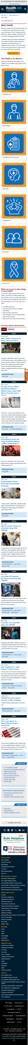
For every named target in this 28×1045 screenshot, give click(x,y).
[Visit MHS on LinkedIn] (8, 831)
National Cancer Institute (9, 777)
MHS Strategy (4, 864)
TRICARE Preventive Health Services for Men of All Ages (11, 699)
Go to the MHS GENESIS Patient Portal (10, 979)
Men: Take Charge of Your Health (11, 775)
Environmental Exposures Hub (8, 904)
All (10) (4, 329)
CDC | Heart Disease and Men (11, 767)
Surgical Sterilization (8, 810)
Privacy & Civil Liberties (6, 917)
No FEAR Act (7, 1006)
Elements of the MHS (6, 862)
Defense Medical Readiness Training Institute (11, 883)
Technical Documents (6, 970)
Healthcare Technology (6, 913)
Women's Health (5, 566)
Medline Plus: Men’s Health (10, 773)
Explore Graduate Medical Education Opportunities (12, 994)
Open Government (19, 1016)
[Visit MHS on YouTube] (20, 831)
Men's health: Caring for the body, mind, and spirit (11, 339)
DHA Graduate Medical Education (8, 881)
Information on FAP (8, 795)
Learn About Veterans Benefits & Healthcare (11, 986)
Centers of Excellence (6, 910)
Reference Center (6, 943)
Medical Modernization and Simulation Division (11, 890)
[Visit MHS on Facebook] (12, 831)
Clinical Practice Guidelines (7, 945)
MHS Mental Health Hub (6, 901)
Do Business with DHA (6, 992)
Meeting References (5, 959)
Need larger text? (8, 20)
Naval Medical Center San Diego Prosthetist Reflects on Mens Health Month (10, 441)
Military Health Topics (7, 892)
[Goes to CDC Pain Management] (14, 206)
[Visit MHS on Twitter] (16, 831)
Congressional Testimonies (7, 947)
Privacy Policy (17, 1003)
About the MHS (5, 858)
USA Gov (18, 1019)
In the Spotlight (4, 936)
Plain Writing (9, 1019)
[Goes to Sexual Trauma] (14, 269)
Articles (3, 929)
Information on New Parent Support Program (14, 797)
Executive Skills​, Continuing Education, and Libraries (13, 885)
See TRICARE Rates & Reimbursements (10, 988)
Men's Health (5, 376)
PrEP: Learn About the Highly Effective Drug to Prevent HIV (9, 723)
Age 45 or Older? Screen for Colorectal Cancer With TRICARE (11, 528)
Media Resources (5, 940)
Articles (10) (11, 329)
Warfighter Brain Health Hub (7, 899)
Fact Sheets (4, 950)
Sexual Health (7, 808)
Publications (4, 965)
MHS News (4, 927)
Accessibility (10, 1009)
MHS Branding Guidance (6, 871)
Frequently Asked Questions (7, 956)
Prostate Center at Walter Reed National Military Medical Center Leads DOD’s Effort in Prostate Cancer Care (11, 391)
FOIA (18, 1009)
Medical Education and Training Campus (10, 887)
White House (10, 1022)
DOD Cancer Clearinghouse (16, 429)
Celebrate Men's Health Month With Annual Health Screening (10, 484)
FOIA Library (4, 952)
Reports (3, 968)
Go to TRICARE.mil (5, 975)
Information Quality (7, 1016)
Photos (2, 931)
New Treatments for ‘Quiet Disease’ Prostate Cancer (10, 668)
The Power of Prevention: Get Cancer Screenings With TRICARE (11, 578)
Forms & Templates (5, 954)
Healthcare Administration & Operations (10, 906)
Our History (3, 869)
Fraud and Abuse (18, 1006)
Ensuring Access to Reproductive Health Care (14, 769)
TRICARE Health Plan (7, 564)
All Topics (3, 895)
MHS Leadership (5, 860)
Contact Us (3, 873)
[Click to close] (26, 371)
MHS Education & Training (9, 876)
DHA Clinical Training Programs (8, 878)
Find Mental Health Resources (8, 990)
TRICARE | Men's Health (9, 779)
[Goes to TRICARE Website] (14, 112)
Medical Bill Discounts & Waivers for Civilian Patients (13, 915)
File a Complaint (5, 997)
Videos (2, 933)
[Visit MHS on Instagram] (5, 831)
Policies (3, 961)
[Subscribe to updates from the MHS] (23, 831)
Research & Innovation (6, 919)
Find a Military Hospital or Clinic (8, 977)
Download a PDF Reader (7, 1038)
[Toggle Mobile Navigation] (2, 9)
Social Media (4, 938)
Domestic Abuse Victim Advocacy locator (13, 793)
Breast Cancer (15, 612)
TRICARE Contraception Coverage (12, 812)
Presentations (4, 963)
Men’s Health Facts (12, 53)
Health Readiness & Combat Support (9, 908)
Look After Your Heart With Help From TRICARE (10, 624)
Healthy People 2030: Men (10, 771)
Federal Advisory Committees (8, 866)
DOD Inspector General (13, 1012)
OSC (18, 1022)
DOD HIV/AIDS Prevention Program (10, 755)
